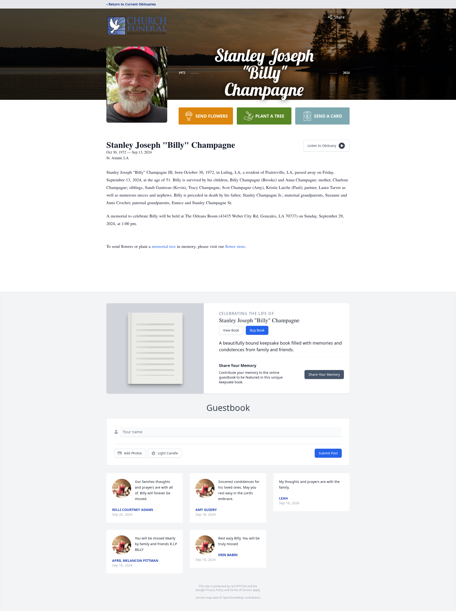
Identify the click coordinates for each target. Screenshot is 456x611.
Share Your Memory (324, 374)
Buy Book (257, 330)
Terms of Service (241, 590)
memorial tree (164, 246)
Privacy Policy (214, 590)
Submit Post (328, 453)
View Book (231, 330)
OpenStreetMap (233, 598)
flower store (235, 246)
